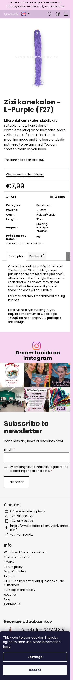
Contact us (12, 604)
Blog (7, 599)
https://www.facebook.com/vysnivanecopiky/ (39, 528)
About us (10, 594)
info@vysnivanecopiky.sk (25, 6)
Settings (35, 656)
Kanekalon (43, 205)
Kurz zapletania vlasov (19, 590)
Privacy (9, 562)
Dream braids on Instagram (37, 355)
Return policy (13, 567)
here (7, 646)
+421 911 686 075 (54, 6)
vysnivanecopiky (21, 534)
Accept (35, 670)
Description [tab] (17, 256)
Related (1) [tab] (37, 256)
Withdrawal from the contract (25, 552)
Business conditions (18, 557)
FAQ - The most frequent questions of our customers (34, 583)
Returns (9, 576)
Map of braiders (15, 571)
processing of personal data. (30, 471)
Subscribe (17, 482)
